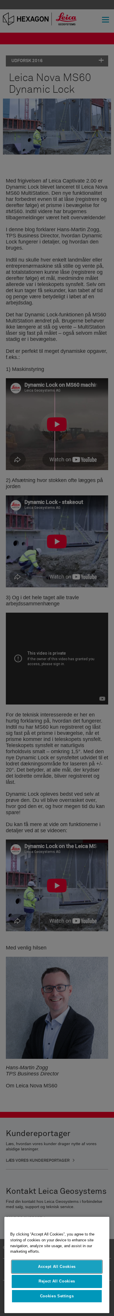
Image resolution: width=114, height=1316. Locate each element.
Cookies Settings (57, 1296)
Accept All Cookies (57, 1266)
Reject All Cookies (57, 1281)
